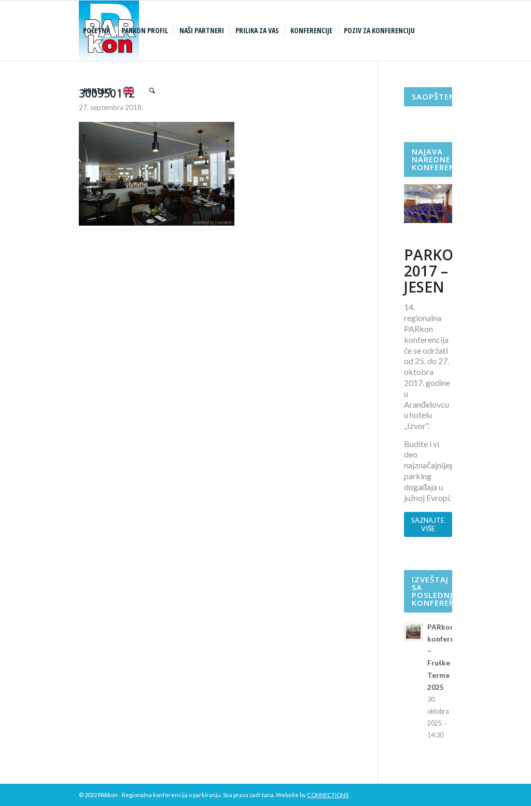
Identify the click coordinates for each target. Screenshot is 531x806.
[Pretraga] (152, 91)
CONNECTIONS (327, 794)
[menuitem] (98, 31)
